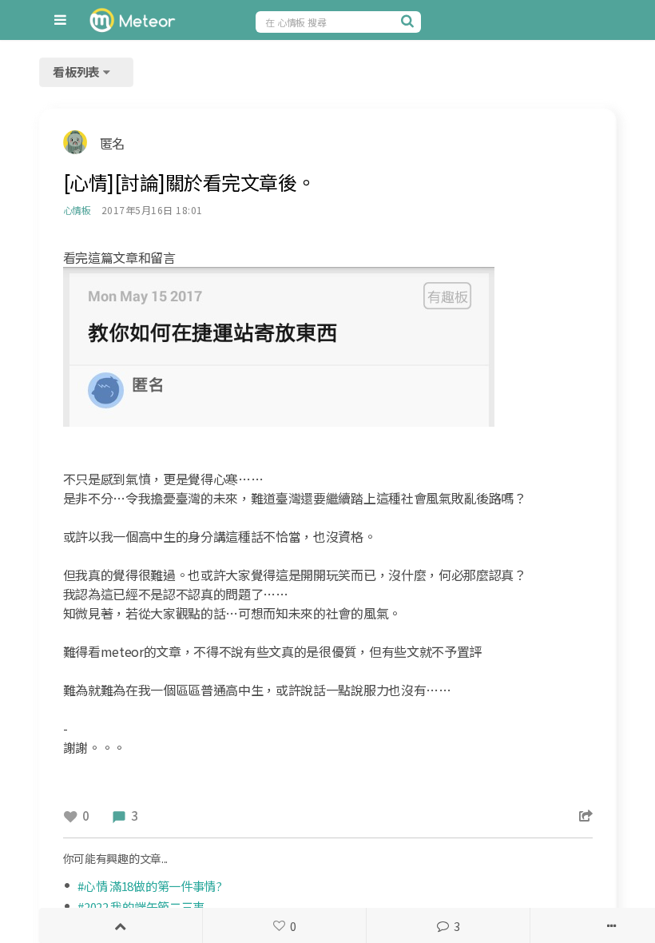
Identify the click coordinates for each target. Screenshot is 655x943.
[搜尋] (409, 21)
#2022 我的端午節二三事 (140, 906)
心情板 (77, 210)
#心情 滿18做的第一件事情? (149, 886)
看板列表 (77, 71)
